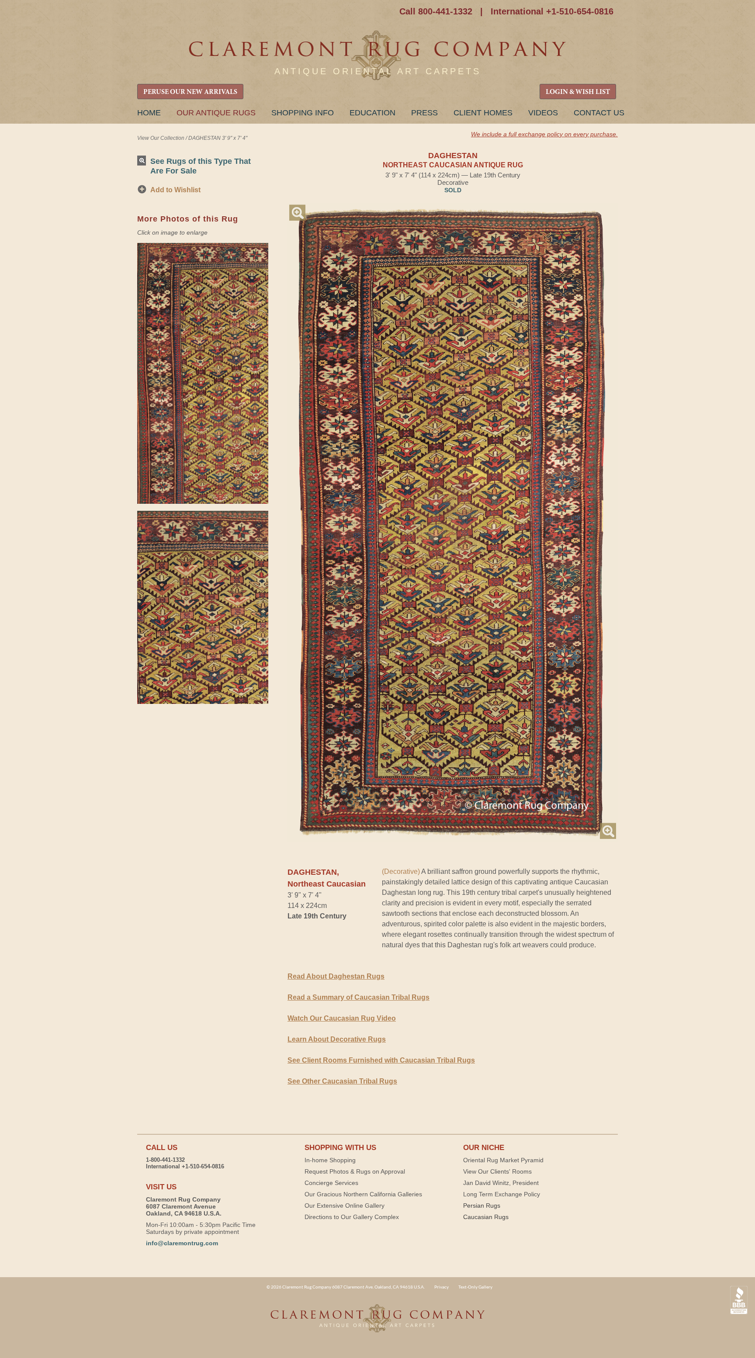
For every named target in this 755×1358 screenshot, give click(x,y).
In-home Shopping (330, 1160)
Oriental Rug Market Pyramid (503, 1160)
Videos (543, 112)
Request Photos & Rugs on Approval (355, 1171)
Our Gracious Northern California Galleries (363, 1194)
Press (424, 112)
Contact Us (599, 112)
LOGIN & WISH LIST (578, 92)
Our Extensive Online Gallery (344, 1205)
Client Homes (483, 112)
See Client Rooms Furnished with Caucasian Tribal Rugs (381, 1060)
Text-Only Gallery (475, 1286)
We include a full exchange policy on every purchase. (544, 134)
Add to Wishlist (175, 190)
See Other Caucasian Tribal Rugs (342, 1081)
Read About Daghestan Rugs (335, 976)
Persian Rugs (481, 1205)
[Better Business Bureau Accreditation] (739, 1300)
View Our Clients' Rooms (497, 1171)
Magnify (297, 212)
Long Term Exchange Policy (501, 1194)
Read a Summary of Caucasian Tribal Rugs (358, 997)
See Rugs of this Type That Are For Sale (200, 165)
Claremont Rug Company (377, 56)
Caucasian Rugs (486, 1216)
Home (149, 112)
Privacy (441, 1286)
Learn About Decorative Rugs (336, 1039)
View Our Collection (160, 138)
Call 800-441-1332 (435, 11)
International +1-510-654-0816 (552, 11)
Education (372, 112)
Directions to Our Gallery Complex (352, 1216)
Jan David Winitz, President (501, 1182)
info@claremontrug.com (182, 1243)
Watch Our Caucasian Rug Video (341, 1018)
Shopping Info (302, 112)
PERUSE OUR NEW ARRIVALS (190, 92)
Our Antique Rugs (216, 112)
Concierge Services (331, 1182)
